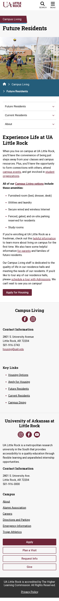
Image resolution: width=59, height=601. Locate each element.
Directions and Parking (16, 519)
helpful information (44, 238)
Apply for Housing (17, 292)
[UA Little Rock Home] (4, 84)
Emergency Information (17, 526)
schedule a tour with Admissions (30, 279)
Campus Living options (29, 183)
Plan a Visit (29, 550)
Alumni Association (14, 507)
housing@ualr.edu (13, 349)
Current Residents (16, 115)
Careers (7, 513)
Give (29, 567)
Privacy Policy (29, 592)
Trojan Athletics (12, 532)
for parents (24, 251)
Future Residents (15, 106)
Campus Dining (17, 402)
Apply (29, 542)
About (8, 124)
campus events (12, 171)
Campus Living (20, 84)
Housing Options (18, 375)
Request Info (30, 558)
